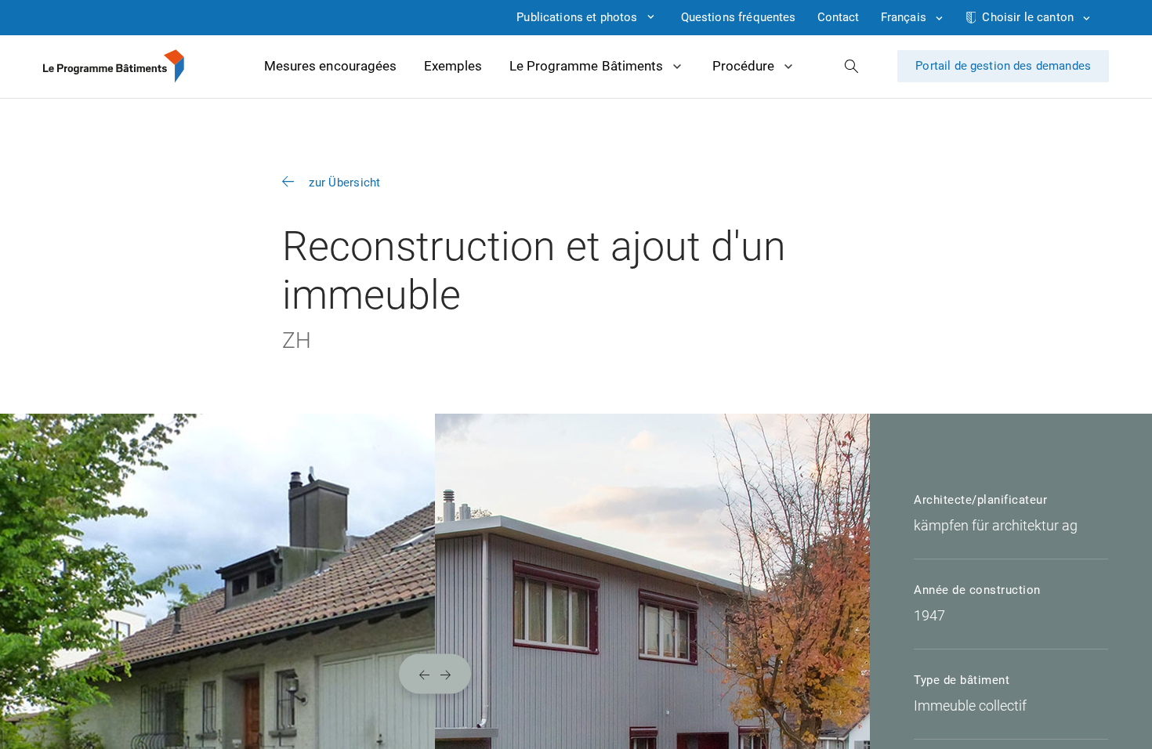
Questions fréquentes (738, 17)
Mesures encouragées (330, 66)
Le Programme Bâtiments (586, 66)
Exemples (453, 66)
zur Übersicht (344, 182)
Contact (838, 17)
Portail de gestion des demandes (1003, 66)
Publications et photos (576, 17)
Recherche (851, 66)
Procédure (743, 66)
